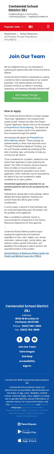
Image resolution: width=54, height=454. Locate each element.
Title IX (44, 404)
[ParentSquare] (27, 424)
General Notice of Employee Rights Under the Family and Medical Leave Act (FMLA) (26, 254)
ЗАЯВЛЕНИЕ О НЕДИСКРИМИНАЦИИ (30, 415)
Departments (10, 33)
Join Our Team (27, 346)
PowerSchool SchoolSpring (20, 127)
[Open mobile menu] (48, 26)
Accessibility (27, 361)
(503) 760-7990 (31, 326)
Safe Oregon (27, 351)
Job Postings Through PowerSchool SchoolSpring (26, 96)
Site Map (27, 356)
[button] (13, 26)
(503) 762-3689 (29, 329)
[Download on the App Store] (27, 440)
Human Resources (28, 33)
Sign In (27, 366)
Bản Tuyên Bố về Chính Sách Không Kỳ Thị (28, 412)
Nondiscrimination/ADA (23, 404)
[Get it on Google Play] (27, 431)
